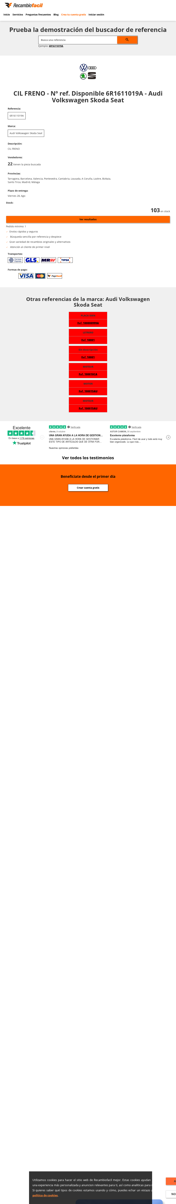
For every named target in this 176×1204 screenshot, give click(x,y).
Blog (56, 14)
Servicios (18, 14)
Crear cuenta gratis (88, 487)
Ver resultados (88, 219)
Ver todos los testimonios (88, 457)
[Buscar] (127, 40)
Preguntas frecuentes (38, 14)
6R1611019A (56, 46)
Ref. (88, 323)
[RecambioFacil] (24, 5)
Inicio (6, 14)
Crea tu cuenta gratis (73, 14)
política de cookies (45, 1195)
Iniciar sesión (96, 14)
